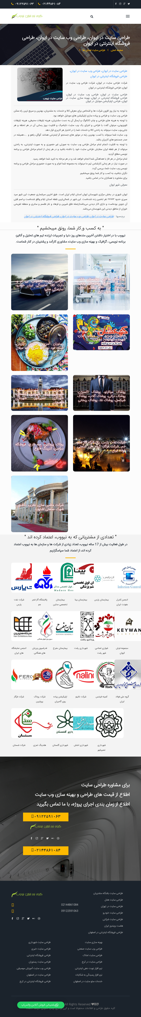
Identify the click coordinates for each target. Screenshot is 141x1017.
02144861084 (69, 905)
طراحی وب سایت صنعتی (89, 949)
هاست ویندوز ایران (113, 926)
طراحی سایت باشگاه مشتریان (108, 893)
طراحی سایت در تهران (112, 906)
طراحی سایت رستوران (40, 962)
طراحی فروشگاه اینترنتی (39, 955)
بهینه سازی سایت (93, 942)
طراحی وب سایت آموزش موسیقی (34, 968)
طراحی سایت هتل (114, 900)
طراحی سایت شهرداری (39, 942)
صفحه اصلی (117, 50)
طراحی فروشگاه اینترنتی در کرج (35, 981)
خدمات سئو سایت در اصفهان (87, 981)
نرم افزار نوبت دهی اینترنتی (88, 968)
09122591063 (69, 911)
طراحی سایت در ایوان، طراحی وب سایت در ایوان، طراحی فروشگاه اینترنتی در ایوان (69, 216)
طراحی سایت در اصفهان (39, 975)
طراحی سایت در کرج (92, 962)
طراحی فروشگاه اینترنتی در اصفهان (105, 932)
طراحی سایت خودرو (113, 913)
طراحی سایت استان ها (94, 50)
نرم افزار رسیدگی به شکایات (88, 975)
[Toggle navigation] (128, 16)
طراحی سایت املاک (92, 955)
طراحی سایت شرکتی (113, 919)
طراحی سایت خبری (41, 949)
